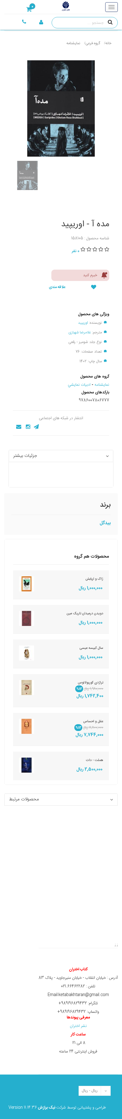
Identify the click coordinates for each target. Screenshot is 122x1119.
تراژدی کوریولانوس (90, 682)
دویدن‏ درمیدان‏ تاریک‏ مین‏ (84, 613)
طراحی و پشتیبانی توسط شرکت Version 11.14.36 (57, 1108)
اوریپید (83, 323)
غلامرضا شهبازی (79, 332)
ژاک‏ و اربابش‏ (94, 579)
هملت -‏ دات (94, 760)
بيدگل (105, 523)
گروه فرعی (92, 43)
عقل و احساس (93, 721)
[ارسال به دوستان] (17, 427)
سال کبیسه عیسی (91, 648)
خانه (108, 43)
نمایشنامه (73, 43)
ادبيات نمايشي (79, 384)
